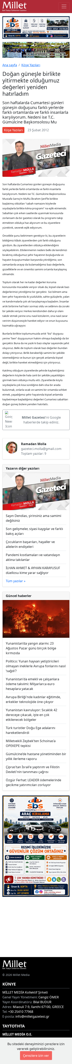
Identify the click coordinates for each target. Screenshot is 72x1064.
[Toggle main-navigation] (64, 6)
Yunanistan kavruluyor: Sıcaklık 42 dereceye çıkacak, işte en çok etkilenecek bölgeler (31, 715)
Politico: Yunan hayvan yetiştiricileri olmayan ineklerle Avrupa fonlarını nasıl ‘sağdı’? (36, 666)
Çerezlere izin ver (36, 1055)
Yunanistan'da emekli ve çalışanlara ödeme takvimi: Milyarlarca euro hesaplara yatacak (32, 684)
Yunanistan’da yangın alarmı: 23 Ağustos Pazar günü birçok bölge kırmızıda (31, 648)
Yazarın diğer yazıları (22, 468)
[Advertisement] (36, 927)
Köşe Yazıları (30, 65)
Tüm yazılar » (15, 581)
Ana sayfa (9, 65)
